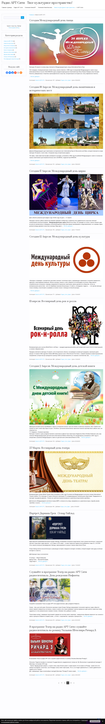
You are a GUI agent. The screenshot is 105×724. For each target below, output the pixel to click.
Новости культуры (9, 43)
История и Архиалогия (9, 48)
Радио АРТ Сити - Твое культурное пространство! (37, 3)
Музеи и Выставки (8, 54)
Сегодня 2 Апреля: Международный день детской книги (62, 366)
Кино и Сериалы (8, 50)
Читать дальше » (35, 76)
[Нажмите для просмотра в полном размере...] (66, 44)
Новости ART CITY (8, 41)
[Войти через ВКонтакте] (10, 72)
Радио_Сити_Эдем (66, 80)
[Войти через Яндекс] (15, 72)
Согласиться (95, 721)
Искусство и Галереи (9, 45)
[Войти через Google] (18, 72)
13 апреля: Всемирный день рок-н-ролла (52, 301)
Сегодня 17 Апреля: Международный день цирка (57, 171)
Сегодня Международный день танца (51, 20)
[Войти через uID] (7, 72)
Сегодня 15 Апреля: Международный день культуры (59, 236)
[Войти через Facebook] (12, 72)
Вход (18, 27)
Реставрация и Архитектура (11, 59)
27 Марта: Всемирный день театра (49, 448)
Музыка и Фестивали (9, 52)
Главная (31, 15)
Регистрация (12, 27)
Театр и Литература (9, 56)
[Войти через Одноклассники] (21, 72)
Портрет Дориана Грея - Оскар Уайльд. (52, 513)
